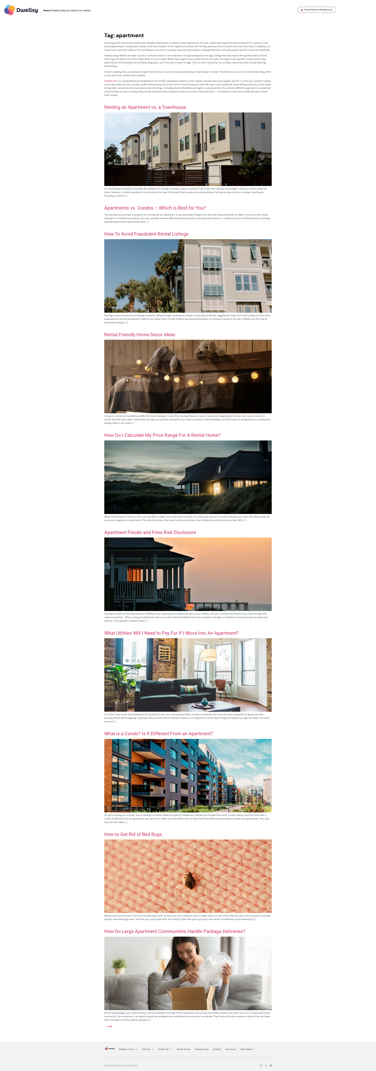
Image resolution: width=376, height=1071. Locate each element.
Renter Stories (184, 1049)
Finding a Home (126, 1049)
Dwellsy (217, 1049)
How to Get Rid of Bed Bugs (133, 834)
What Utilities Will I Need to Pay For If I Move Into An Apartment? (171, 633)
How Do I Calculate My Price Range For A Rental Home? (162, 435)
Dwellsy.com (110, 81)
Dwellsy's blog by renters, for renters (67, 10)
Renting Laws (202, 1049)
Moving (146, 1049)
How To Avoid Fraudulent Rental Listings (146, 234)
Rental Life (163, 1049)
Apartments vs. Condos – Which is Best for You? (155, 208)
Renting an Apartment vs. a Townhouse (145, 107)
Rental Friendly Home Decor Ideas (139, 334)
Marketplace (247, 1049)
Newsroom (230, 1049)
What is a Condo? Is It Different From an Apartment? (158, 733)
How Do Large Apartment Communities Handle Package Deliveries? (174, 931)
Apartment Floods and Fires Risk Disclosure (150, 532)
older (108, 1026)
